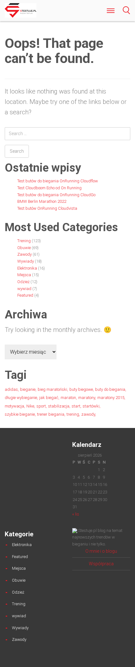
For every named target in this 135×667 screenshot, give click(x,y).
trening (73, 414)
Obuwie (24, 247)
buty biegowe (81, 389)
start (76, 406)
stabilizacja (58, 406)
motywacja (14, 406)
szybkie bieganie (20, 414)
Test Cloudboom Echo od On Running (49, 187)
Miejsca (24, 274)
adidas (11, 389)
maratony (86, 397)
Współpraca (101, 563)
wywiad (24, 288)
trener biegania (50, 414)
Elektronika (27, 268)
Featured (25, 295)
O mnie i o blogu (101, 551)
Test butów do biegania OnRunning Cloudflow (57, 181)
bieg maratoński (52, 389)
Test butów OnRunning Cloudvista (47, 208)
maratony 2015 (110, 397)
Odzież (23, 281)
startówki (91, 406)
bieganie (27, 389)
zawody (88, 414)
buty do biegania (110, 389)
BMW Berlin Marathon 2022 (41, 201)
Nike (30, 406)
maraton (68, 397)
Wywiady (25, 261)
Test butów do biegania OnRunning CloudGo (56, 194)
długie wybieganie (21, 397)
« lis (75, 514)
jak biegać (48, 397)
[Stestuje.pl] (20, 10)
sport (41, 406)
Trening (24, 240)
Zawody (24, 254)
